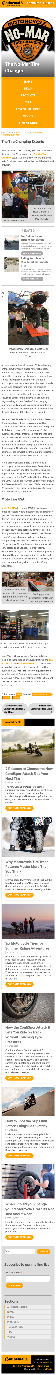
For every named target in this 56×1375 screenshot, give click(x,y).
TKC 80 (16, 698)
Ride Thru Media (44, 1369)
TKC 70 (6, 698)
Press (10, 1317)
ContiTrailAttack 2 (42, 694)
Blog (19, 694)
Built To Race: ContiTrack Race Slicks (41, 707)
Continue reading (31, 253)
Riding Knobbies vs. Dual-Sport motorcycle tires (35, 262)
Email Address (14, 1273)
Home (28, 81)
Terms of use (15, 1327)
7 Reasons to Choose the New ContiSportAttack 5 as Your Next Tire (29, 774)
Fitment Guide (28, 123)
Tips (28, 102)
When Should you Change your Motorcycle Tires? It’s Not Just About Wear (29, 1209)
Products (28, 95)
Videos (28, 116)
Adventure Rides (28, 109)
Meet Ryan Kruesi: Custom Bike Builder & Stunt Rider (14, 709)
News (28, 88)
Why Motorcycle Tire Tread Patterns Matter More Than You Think (27, 867)
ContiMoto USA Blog (40, 3)
